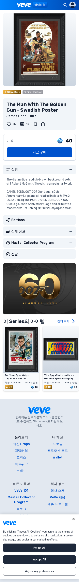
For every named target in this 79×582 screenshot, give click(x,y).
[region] (39, 546)
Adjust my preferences (39, 571)
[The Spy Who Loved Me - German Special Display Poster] (61, 372)
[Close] (73, 518)
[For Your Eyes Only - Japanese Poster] (21, 372)
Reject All (39, 547)
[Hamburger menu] (5, 4)
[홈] (24, 5)
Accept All (39, 559)
